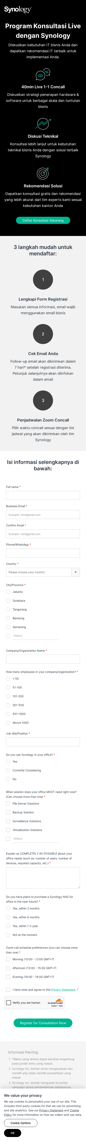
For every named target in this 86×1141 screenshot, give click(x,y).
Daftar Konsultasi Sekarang (43, 220)
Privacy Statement (51, 1110)
